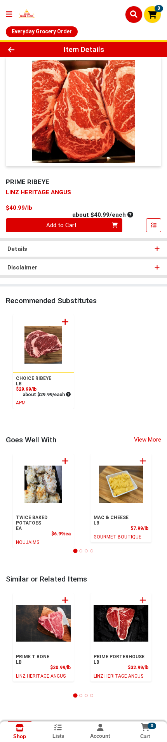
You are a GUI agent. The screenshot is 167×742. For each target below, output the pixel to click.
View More (147, 439)
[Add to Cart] (65, 322)
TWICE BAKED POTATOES (31, 523)
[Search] (133, 14)
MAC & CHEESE (111, 520)
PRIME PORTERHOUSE (119, 659)
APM (21, 403)
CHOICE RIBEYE (33, 381)
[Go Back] (25, 49)
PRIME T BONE (32, 659)
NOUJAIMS (27, 542)
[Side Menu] (9, 14)
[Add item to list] (154, 225)
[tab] (75, 551)
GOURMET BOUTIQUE (117, 537)
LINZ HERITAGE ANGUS (41, 676)
